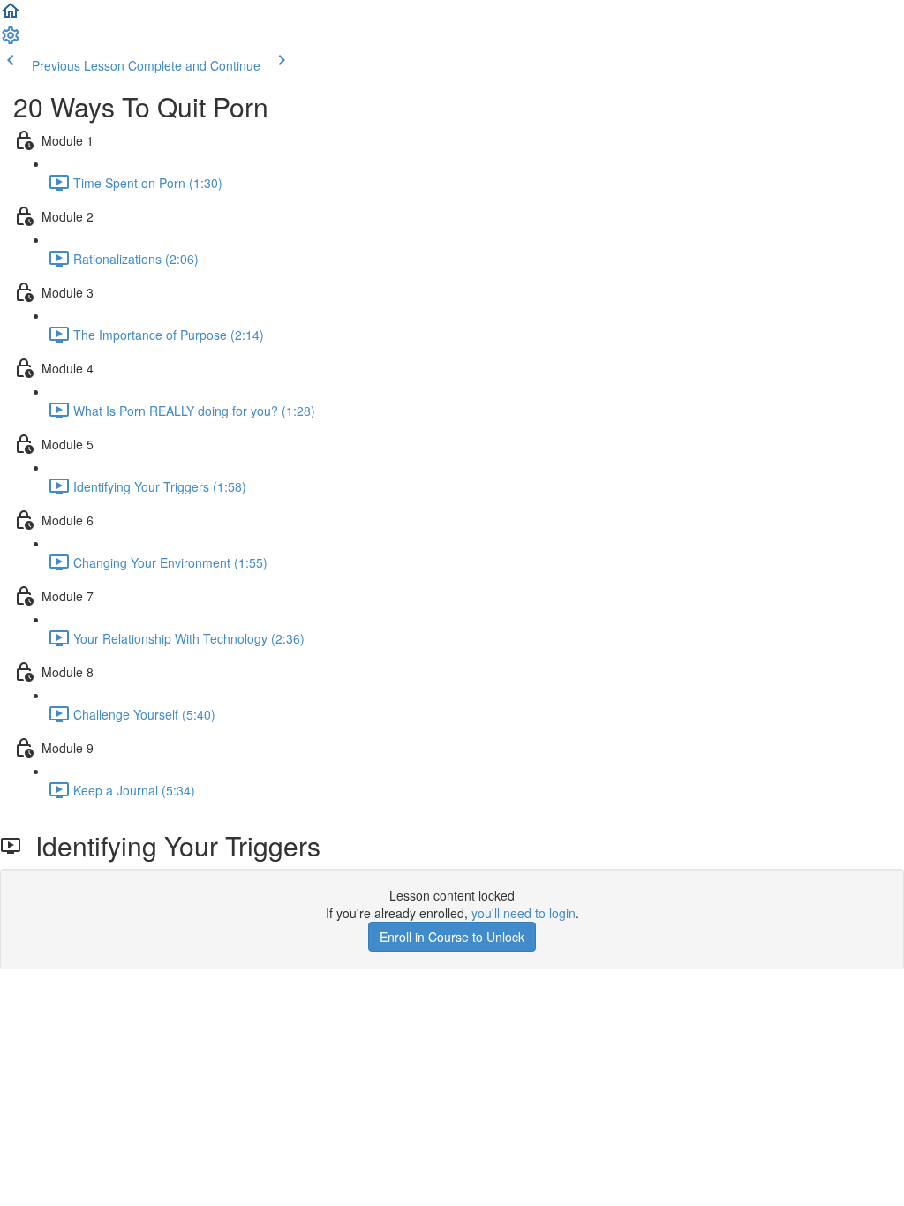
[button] (10, 16)
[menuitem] (10, 40)
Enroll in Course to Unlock (452, 937)
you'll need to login (523, 913)
